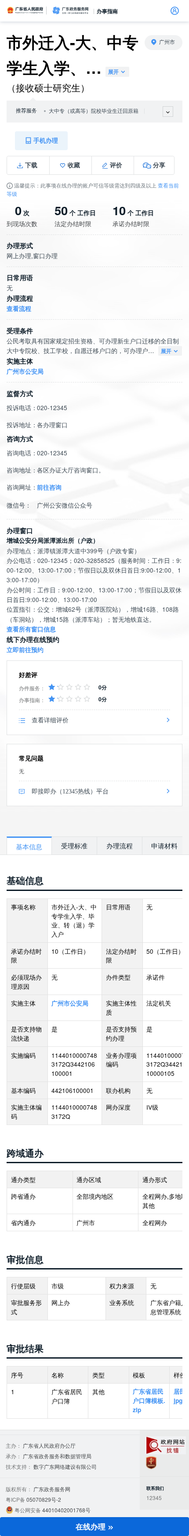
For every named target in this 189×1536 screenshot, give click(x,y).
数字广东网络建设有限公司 (65, 1466)
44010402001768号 (66, 1510)
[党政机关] (151, 1462)
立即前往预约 (25, 649)
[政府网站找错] (165, 1445)
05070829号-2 (43, 1499)
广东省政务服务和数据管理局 (57, 1456)
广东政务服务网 (70, 10)
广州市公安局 (25, 371)
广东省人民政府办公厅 (49, 1445)
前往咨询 (49, 487)
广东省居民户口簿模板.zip (149, 1400)
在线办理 (92, 1526)
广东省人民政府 (25, 10)
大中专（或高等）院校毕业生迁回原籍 (93, 111)
